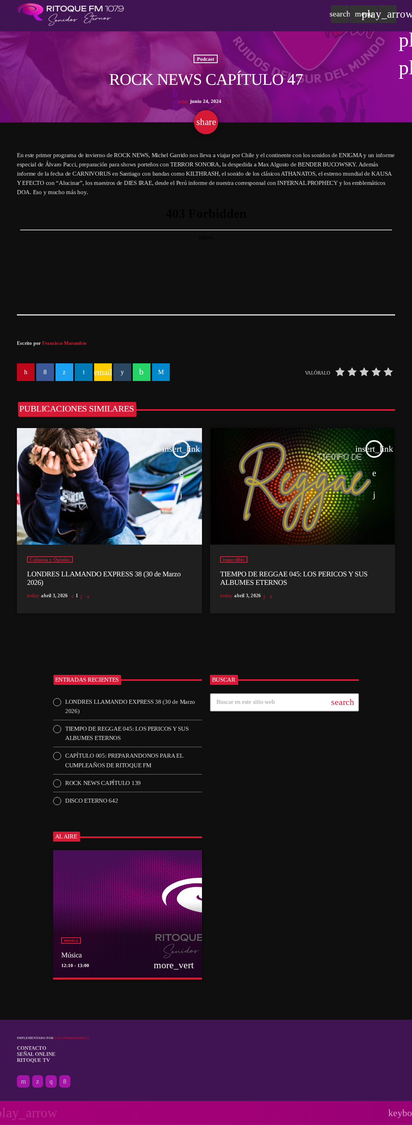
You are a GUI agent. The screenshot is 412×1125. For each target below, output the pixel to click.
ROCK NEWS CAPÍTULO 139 (103, 783)
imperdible (234, 559)
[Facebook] (64, 1081)
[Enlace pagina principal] (71, 14)
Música (71, 955)
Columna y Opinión (50, 559)
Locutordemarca (71, 1038)
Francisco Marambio (64, 343)
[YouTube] (23, 1081)
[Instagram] (51, 1081)
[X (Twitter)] (37, 1081)
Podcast (205, 58)
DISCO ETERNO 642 (91, 800)
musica (71, 940)
